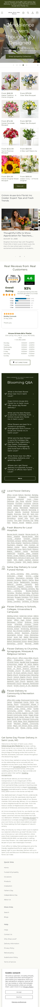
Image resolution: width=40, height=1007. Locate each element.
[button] (28, 13)
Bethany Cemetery (28, 589)
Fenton (35, 501)
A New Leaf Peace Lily (28, 151)
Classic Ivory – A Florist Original (29, 179)
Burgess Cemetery (22, 597)
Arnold (15, 495)
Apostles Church (32, 679)
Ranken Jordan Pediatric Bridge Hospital (22, 556)
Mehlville (24, 510)
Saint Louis (23, 516)
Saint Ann (34, 514)
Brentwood (11, 497)
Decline (19, 997)
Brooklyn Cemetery (23, 593)
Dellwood (10, 501)
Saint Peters (33, 516)
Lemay (15, 508)
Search (6, 912)
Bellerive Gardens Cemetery (19, 584)
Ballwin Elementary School (17, 641)
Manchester (24, 508)
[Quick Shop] (23, 13)
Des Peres (20, 501)
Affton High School (22, 620)
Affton (9, 495)
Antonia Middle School (30, 626)
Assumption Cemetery (24, 578)
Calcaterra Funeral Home (27, 599)
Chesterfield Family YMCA (24, 702)
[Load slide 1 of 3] (17, 65)
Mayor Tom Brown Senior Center (25, 726)
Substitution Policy (11, 957)
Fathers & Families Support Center (20, 713)
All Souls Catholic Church (23, 673)
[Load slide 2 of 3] (20, 65)
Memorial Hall (12, 728)
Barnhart (28, 495)
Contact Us (8, 934)
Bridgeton (22, 497)
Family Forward (31, 711)
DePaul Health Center (30, 541)
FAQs (6, 930)
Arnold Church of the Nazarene (26, 686)
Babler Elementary (31, 637)
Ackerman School (25, 616)
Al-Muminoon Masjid (15, 664)
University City (28, 520)
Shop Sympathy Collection (20, 56)
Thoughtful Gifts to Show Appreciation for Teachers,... (18, 234)
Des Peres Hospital (14, 543)
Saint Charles (12, 516)
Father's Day (8, 890)
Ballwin (21, 495)
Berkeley (35, 495)
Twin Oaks (18, 520)
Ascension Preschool (30, 633)
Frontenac (27, 503)
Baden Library (33, 639)
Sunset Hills (23, 518)
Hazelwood (18, 505)
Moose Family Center (29, 728)
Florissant (18, 503)
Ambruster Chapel (15, 576)
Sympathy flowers (19, 767)
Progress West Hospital (28, 553)
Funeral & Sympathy (11, 872)
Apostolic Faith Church (16, 681)
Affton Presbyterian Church (19, 660)
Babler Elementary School (17, 639)
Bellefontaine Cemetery (29, 582)
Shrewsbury (11, 518)
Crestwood (20, 499)
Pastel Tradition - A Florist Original (9, 96)
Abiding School (12, 616)
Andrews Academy (14, 626)
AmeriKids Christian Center (26, 624)
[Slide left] (15, 256)
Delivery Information (11, 943)
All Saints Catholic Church (24, 666)
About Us (7, 900)
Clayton (10, 499)
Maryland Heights (13, 510)
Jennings (26, 505)
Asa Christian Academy (21, 631)
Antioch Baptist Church (23, 677)
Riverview (17, 514)
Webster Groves (32, 522)
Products (7, 881)
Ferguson (10, 503)
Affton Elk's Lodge (13, 700)
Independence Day (10, 895)
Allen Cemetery (32, 574)
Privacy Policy (28, 987)
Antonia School (13, 629)
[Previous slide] (13, 65)
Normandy (32, 510)
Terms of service (10, 962)
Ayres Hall (18, 637)
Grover (9, 505)
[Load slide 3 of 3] (23, 65)
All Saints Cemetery (15, 574)
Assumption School (14, 635)
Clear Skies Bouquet (28, 95)
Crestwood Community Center (27, 706)
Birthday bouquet (29, 818)
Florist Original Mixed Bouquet (10, 179)
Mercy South (27, 549)
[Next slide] (26, 65)
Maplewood (34, 508)
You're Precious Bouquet (8, 152)
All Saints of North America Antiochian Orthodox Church (22, 669)
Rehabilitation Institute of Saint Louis (20, 558)
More (20, 478)
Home (6, 868)
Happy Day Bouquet (28, 123)
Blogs (6, 917)
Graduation (8, 886)
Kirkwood (34, 505)
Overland (26, 512)
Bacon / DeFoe (28, 580)
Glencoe (35, 503)
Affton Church (12, 658)
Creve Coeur (32, 499)
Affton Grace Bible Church (28, 658)
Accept (19, 992)
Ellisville (28, 501)
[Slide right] (24, 256)
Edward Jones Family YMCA (19, 709)
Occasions (7, 877)
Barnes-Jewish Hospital (15, 534)
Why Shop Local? (10, 939)
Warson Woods (18, 522)
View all (20, 186)
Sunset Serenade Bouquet (8, 124)
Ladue (9, 508)
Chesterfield (34, 497)
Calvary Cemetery (14, 601)
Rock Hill (25, 514)
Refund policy (9, 953)
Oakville (18, 512)
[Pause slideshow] (37, 65)
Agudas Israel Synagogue (29, 662)
